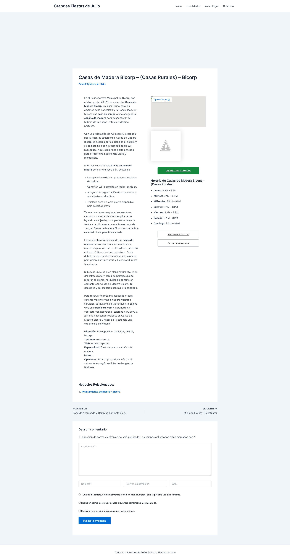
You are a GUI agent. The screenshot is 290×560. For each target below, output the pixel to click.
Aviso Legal (211, 6)
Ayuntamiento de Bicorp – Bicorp (101, 391)
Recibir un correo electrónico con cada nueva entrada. (108, 511)
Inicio (179, 6)
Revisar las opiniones (178, 243)
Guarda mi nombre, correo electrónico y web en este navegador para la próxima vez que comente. (132, 494)
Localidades (193, 6)
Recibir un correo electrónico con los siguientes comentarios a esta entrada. (119, 503)
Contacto (228, 6)
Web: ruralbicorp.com (178, 234)
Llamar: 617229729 (178, 170)
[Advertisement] (145, 35)
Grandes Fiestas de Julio (77, 6)
